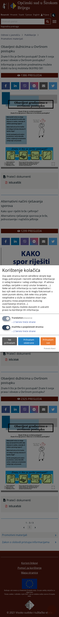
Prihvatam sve (48, 341)
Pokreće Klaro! (50, 348)
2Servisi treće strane (24, 321)
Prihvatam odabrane (28, 341)
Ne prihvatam (9, 341)
